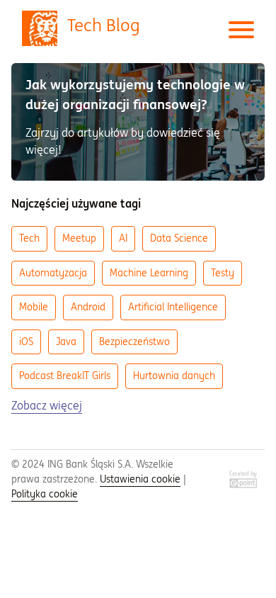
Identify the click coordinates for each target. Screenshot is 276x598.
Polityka (44, 493)
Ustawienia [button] (140, 479)
